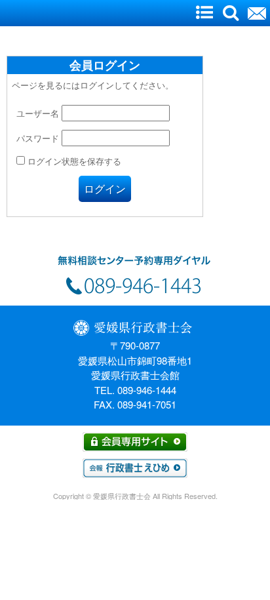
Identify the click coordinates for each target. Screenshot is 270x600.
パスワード (37, 138)
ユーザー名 (37, 113)
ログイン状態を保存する (73, 161)
